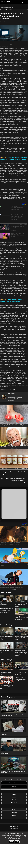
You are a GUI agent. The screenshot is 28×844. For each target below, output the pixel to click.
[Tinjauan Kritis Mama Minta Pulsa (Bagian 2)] (6, 598)
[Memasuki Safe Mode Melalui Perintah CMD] (6, 608)
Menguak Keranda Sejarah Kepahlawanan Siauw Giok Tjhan (6, 638)
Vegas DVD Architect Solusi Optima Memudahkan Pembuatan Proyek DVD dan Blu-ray (13, 159)
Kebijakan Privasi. (16, 838)
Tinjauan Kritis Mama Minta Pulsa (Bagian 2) (6, 603)
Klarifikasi (14, 802)
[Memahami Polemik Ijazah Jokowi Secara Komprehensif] (13, 725)
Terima (11, 841)
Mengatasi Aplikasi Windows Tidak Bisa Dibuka (15, 472)
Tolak (17, 841)
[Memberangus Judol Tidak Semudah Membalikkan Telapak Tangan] (13, 763)
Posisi (14, 800)
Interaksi (14, 809)
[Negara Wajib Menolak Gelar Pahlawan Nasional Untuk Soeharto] (13, 744)
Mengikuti (14, 786)
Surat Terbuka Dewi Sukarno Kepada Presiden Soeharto (6, 651)
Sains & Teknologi (10, 389)
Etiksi (14, 818)
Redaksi (14, 797)
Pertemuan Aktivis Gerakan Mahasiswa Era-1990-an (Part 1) (6, 687)
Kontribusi (14, 812)
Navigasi (14, 794)
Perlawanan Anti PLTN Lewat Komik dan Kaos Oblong (5, 672)
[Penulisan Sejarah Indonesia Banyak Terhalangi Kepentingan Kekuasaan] (13, 706)
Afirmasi (14, 815)
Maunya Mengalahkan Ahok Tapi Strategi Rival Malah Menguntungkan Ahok (13, 479)
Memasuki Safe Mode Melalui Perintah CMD (5, 611)
